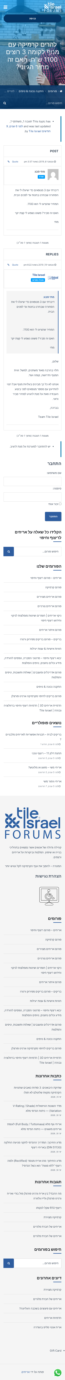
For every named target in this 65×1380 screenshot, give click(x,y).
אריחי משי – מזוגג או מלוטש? (44, 767)
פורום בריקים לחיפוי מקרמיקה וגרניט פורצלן (36, 696)
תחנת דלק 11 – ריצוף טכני (46, 753)
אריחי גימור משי (52, 781)
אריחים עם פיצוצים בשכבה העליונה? (40, 1308)
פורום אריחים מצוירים (49, 596)
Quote (15, 161)
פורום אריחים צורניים (49, 606)
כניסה (32, 18)
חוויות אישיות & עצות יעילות (45, 648)
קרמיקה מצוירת (52, 1217)
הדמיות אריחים (52, 1318)
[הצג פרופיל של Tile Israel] (53, 278)
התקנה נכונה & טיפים (31, 91)
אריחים (16, 852)
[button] (5, 7)
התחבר (53, 516)
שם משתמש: (54, 473)
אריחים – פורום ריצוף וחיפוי (45, 578)
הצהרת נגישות (48, 876)
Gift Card (55, 1350)
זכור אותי (53, 504)
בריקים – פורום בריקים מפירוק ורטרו (40, 639)
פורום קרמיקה (53, 587)
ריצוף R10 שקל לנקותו (48, 1207)
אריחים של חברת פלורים (47, 1226)
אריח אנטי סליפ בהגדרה (47, 1327)
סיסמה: (57, 488)
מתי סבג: (48, 297)
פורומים (52, 91)
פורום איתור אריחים (50, 630)
